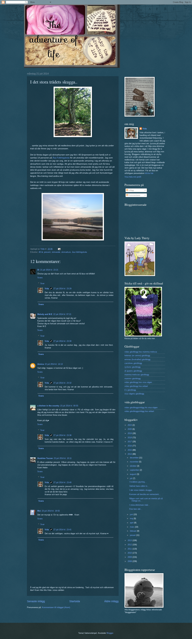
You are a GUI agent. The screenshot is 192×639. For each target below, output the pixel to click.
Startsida (74, 601)
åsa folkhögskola (79, 252)
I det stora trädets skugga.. (141, 490)
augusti (133, 474)
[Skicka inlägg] (59, 249)
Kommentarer (134, 195)
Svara (39, 277)
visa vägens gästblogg (134, 394)
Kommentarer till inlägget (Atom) (56, 607)
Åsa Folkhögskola (61, 158)
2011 (130, 549)
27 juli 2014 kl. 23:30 (62, 341)
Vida (47, 288)
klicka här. (149, 173)
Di (38, 270)
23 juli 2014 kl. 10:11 (63, 458)
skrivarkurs (66, 252)
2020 (130, 429)
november (134, 462)
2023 (130, 425)
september (135, 470)
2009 (130, 557)
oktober (133, 466)
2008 (130, 561)
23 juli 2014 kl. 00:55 (69, 406)
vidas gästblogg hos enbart (136, 386)
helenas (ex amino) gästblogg (137, 355)
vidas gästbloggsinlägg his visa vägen (141, 407)
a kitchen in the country (48, 406)
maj (132, 518)
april (132, 523)
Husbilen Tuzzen (45, 458)
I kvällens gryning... (137, 482)
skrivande (56, 252)
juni (132, 514)
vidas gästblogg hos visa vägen (138, 382)
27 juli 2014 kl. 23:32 (62, 383)
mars (132, 527)
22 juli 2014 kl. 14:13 (54, 364)
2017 (130, 441)
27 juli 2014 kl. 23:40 (62, 482)
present (47, 252)
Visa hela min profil (132, 177)
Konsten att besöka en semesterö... (144, 494)
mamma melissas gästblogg (136, 374)
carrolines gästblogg (133, 363)
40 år (41, 252)
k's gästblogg (130, 390)
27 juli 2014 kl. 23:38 (62, 435)
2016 (130, 446)
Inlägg (131, 190)
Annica (40, 364)
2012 (130, 544)
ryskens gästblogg (132, 367)
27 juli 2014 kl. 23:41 (62, 529)
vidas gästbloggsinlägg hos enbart (139, 411)
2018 (130, 437)
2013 (130, 540)
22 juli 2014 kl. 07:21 (62, 314)
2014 (130, 454)
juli (131, 478)
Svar (42, 283)
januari (133, 535)
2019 (130, 433)
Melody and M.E (44, 314)
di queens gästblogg (133, 371)
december (134, 458)
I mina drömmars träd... (139, 505)
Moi (39, 511)
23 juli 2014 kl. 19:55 (51, 511)
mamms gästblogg (132, 378)
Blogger (110, 633)
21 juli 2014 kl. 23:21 (49, 270)
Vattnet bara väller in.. (138, 486)
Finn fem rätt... (135, 509)
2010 (130, 553)
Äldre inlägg (111, 601)
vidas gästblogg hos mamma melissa (140, 352)
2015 (130, 450)
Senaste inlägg (36, 601)
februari (133, 531)
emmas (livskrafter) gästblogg (137, 359)
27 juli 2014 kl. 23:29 (62, 288)
